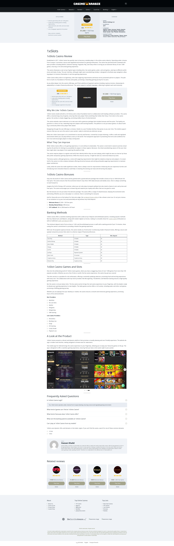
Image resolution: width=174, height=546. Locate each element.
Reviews (79, 9)
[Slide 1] (85, 390)
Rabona (78, 505)
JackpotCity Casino (80, 511)
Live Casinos (106, 507)
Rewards (71, 9)
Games (88, 9)
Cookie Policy (51, 509)
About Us (50, 504)
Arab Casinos (61, 9)
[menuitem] (113, 10)
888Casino (78, 507)
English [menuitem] (86, 542)
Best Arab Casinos (108, 504)
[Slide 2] (88, 390)
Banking (105, 9)
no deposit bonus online (91, 197)
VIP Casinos (106, 505)
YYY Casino (78, 504)
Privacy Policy (51, 507)
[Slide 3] (89, 390)
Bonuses (105, 509)
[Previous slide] (49, 369)
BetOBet (78, 509)
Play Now (87, 36)
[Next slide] (125, 369)
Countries (96, 9)
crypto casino (113, 219)
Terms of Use (51, 505)
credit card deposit (63, 221)
